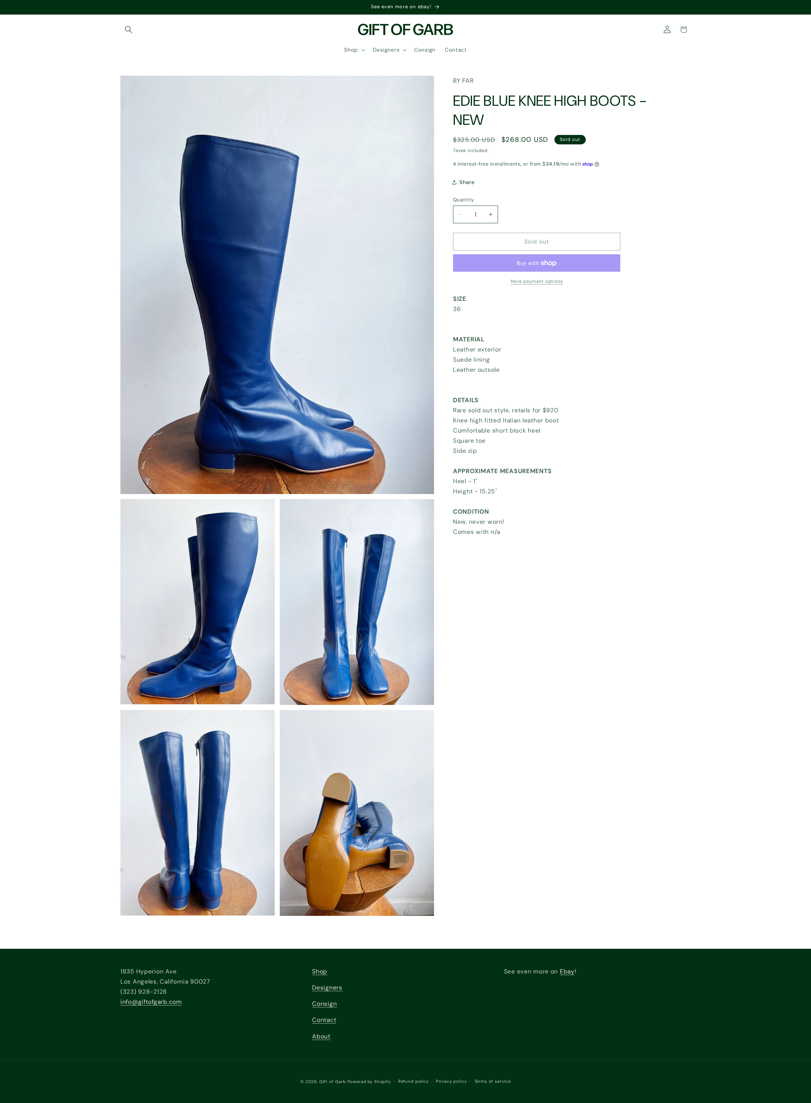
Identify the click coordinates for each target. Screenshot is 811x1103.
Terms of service (492, 1081)
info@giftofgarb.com (151, 1002)
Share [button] (467, 182)
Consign (324, 1004)
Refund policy (413, 1081)
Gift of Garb (332, 1081)
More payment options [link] (537, 281)
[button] (128, 29)
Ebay (567, 971)
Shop (319, 971)
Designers (327, 988)
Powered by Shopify (369, 1081)
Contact (324, 1020)
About (321, 1036)
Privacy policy (451, 1081)
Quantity (463, 200)
